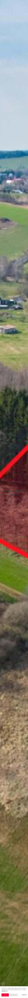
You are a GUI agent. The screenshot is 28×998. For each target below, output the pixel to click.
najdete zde (4, 991)
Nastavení (24, 995)
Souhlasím (5, 995)
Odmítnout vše (14, 995)
